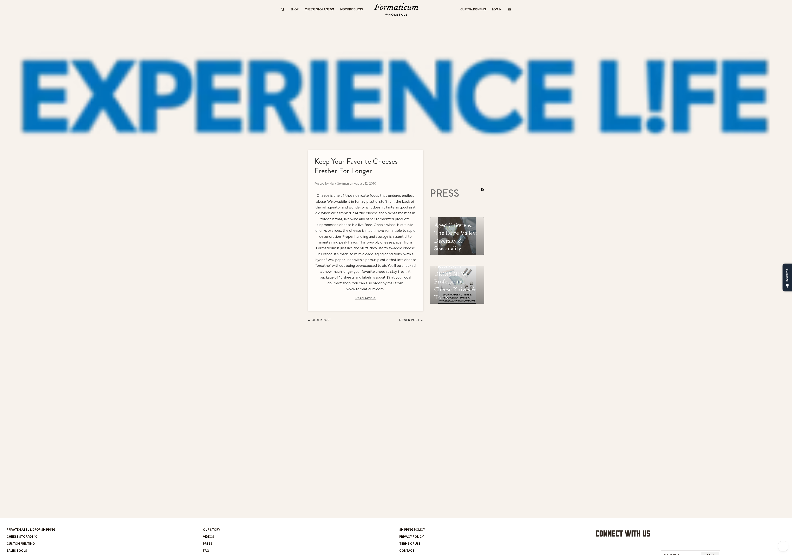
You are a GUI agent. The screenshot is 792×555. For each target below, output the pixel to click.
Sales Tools (17, 551)
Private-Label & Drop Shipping (31, 530)
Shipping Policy (412, 530)
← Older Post (319, 320)
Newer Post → (411, 320)
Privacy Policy (411, 537)
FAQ (206, 551)
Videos (208, 537)
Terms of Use (410, 544)
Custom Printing (21, 544)
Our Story (211, 530)
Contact (407, 551)
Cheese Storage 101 (23, 537)
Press (207, 544)
